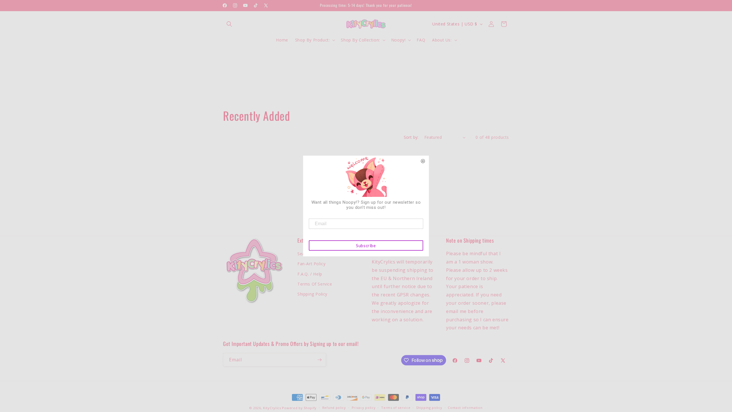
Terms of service (395, 407)
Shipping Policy (312, 294)
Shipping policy (429, 407)
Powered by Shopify (299, 408)
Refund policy (334, 407)
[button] (229, 24)
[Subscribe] (319, 360)
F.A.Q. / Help (309, 274)
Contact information (465, 407)
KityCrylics (272, 408)
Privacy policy (364, 407)
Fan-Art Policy (311, 263)
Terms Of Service (314, 284)
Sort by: (411, 137)
